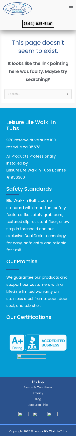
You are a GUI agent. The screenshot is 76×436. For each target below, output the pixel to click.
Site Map (38, 382)
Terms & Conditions (38, 387)
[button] (53, 8)
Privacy (38, 393)
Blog (38, 399)
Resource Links (38, 405)
